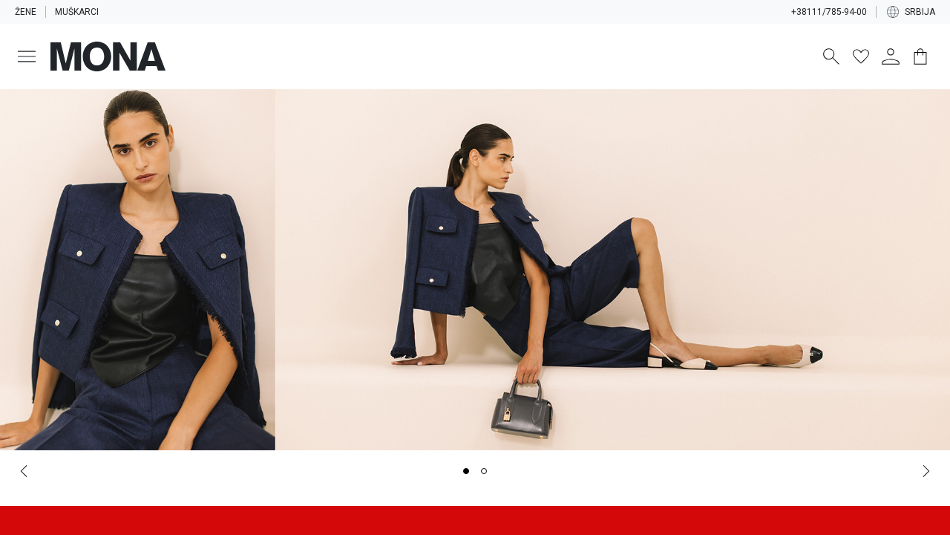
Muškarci (77, 12)
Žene (25, 12)
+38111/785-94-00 (829, 12)
